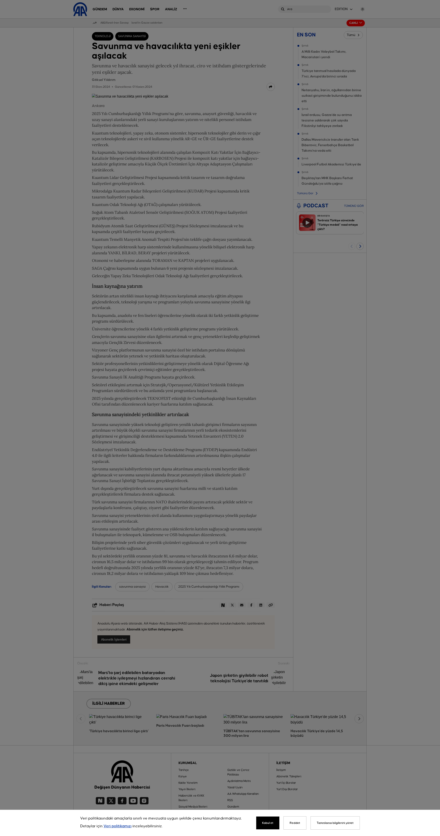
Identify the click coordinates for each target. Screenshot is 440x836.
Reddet (295, 823)
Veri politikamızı (118, 826)
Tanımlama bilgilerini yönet (335, 823)
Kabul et (267, 823)
